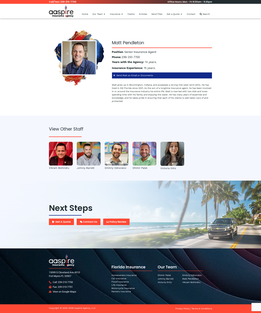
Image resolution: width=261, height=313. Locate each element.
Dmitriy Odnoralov (115, 167)
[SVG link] (61, 260)
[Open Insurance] (122, 14)
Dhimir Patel (140, 167)
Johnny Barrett (85, 167)
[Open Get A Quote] (181, 14)
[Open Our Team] (104, 14)
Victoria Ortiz (168, 168)
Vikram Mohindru (59, 167)
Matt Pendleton (190, 278)
